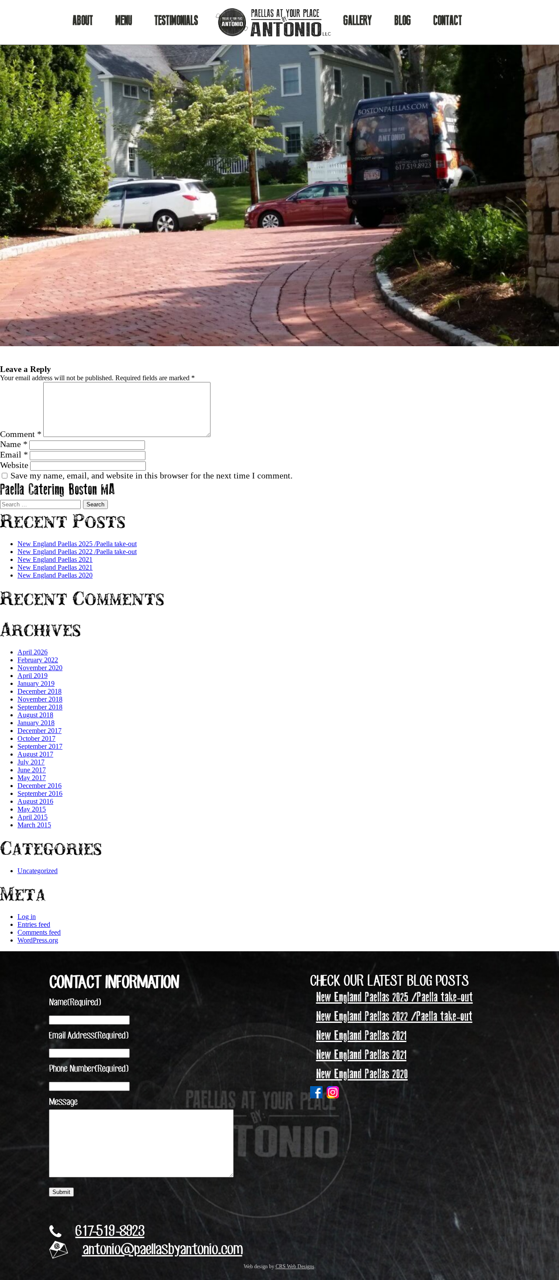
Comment (20, 434)
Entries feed (33, 924)
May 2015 (31, 809)
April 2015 (32, 817)
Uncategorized (37, 870)
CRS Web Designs (295, 1266)
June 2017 (31, 770)
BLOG (402, 21)
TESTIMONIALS (176, 21)
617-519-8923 (110, 1232)
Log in (26, 916)
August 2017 (35, 754)
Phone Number (88, 1069)
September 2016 (39, 793)
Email (14, 454)
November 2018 (39, 699)
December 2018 (39, 691)
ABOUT (82, 21)
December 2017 (39, 730)
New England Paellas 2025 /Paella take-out (77, 543)
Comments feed (39, 932)
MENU (123, 21)
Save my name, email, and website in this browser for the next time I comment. (151, 475)
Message (63, 1102)
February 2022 (37, 660)
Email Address (88, 1036)
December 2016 (39, 785)
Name (14, 444)
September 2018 (39, 707)
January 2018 (36, 722)
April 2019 (32, 675)
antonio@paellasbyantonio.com (162, 1250)
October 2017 (36, 738)
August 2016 (35, 801)
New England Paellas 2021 (55, 559)
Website (14, 465)
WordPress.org (37, 940)
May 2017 (31, 777)
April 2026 (32, 652)
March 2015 (34, 825)
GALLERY (357, 21)
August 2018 (35, 715)
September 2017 (39, 746)
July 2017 (31, 762)
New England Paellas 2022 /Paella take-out (77, 551)
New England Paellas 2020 (55, 575)
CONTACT (447, 21)
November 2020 (39, 667)
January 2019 (36, 683)
